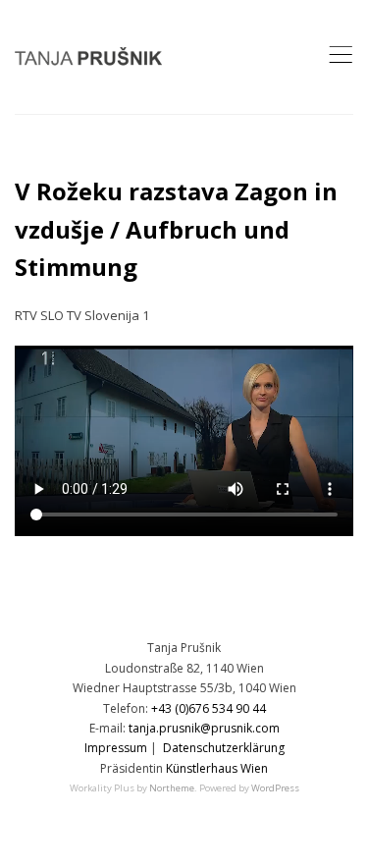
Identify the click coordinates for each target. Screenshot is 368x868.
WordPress (275, 788)
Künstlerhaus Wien (217, 768)
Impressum (115, 747)
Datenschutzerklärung (224, 747)
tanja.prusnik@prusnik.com (204, 728)
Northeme (171, 788)
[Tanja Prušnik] (88, 57)
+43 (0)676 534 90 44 (208, 708)
